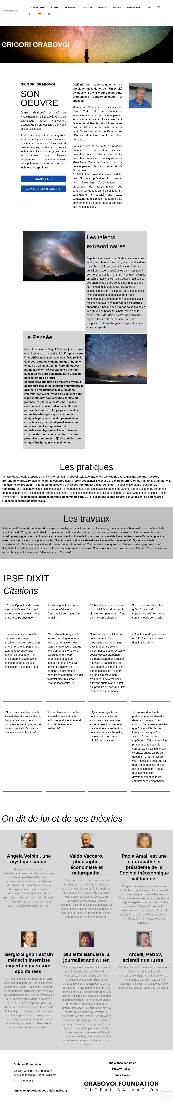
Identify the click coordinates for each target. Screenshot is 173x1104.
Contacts (117, 7)
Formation (102, 7)
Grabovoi (54, 7)
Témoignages (70, 7)
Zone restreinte (133, 7)
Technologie (87, 7)
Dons (149, 7)
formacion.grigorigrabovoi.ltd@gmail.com (40, 1090)
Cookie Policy (121, 1075)
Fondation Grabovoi (36, 7)
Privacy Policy (121, 1069)
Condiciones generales (121, 1063)
